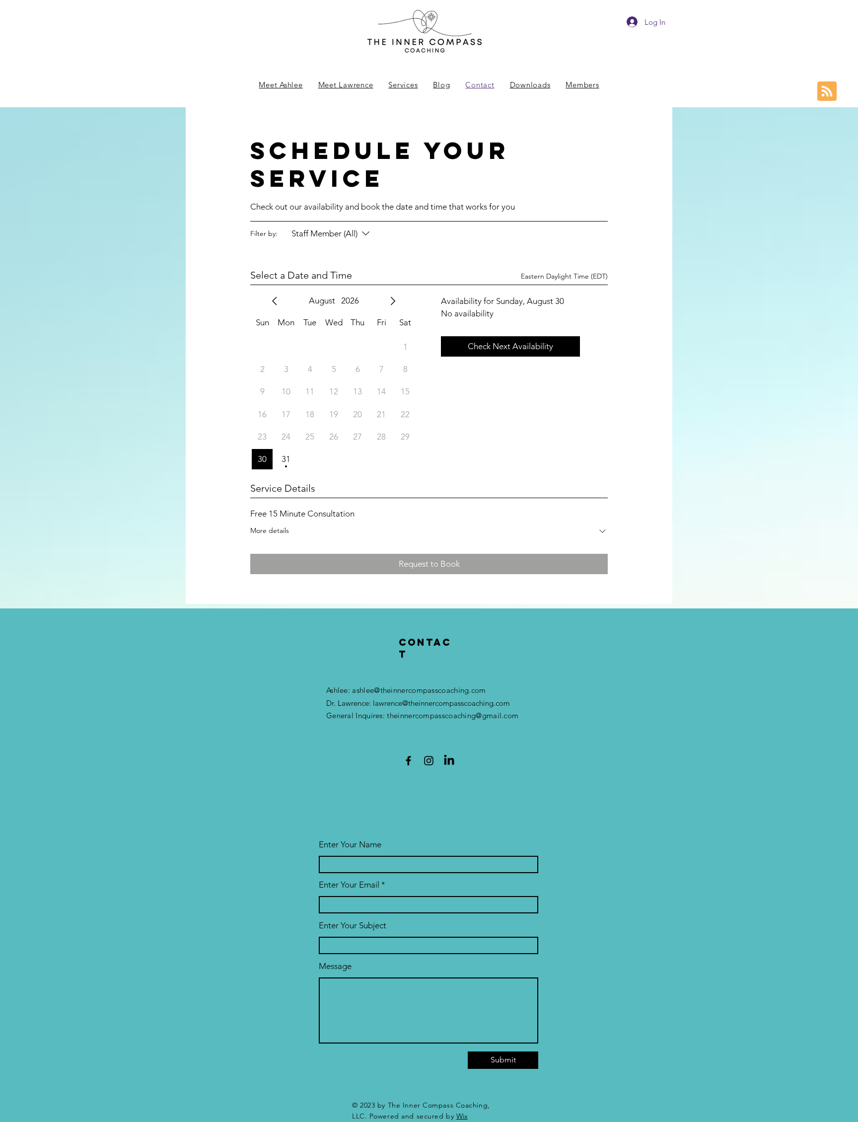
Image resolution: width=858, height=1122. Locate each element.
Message (335, 966)
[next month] (393, 301)
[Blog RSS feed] (827, 91)
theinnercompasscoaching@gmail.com (452, 715)
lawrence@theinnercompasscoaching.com (441, 703)
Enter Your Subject (352, 925)
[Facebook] (408, 760)
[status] (564, 276)
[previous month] (275, 301)
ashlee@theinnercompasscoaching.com (419, 690)
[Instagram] (429, 760)
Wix (462, 1116)
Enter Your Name (350, 844)
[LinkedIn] (449, 760)
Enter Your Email (349, 885)
